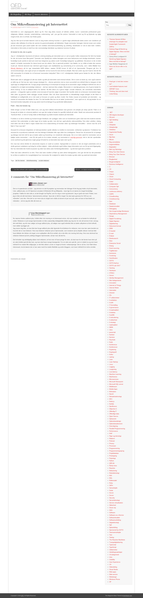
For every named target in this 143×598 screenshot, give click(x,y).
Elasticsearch (113, 238)
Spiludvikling (113, 527)
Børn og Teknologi (115, 149)
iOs (110, 295)
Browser (112, 157)
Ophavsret (112, 419)
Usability (112, 559)
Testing (111, 537)
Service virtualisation (116, 503)
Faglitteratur (113, 251)
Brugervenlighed (114, 162)
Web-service (113, 574)
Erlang (111, 246)
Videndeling (113, 567)
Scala (111, 490)
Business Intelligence (116, 164)
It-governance (114, 307)
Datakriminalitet (114, 206)
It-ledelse (112, 312)
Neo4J (111, 394)
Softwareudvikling (115, 520)
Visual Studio (113, 569)
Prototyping (113, 456)
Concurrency (113, 189)
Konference (113, 344)
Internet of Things (115, 285)
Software (112, 512)
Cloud (111, 176)
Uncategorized (114, 554)
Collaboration (113, 184)
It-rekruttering (113, 317)
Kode (111, 342)
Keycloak (112, 340)
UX (110, 564)
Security (112, 498)
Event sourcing (114, 248)
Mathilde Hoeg (16, 27)
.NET (111, 112)
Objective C (113, 409)
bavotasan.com (127, 595)
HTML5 (111, 273)
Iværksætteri (113, 325)
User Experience (114, 562)
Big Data (112, 137)
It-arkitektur (113, 300)
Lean (111, 359)
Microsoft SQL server (116, 384)
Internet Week (114, 288)
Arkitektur (112, 129)
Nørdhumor (113, 406)
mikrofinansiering (31, 160)
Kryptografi (113, 352)
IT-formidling (113, 305)
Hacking (112, 268)
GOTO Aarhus (114, 263)
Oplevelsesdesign (115, 421)
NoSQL (111, 404)
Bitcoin (111, 139)
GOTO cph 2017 (114, 265)
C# (110, 169)
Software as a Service (116, 515)
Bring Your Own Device (117, 152)
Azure (111, 134)
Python (111, 461)
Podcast (112, 441)
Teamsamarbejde (115, 532)
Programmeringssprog (116, 451)
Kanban (111, 334)
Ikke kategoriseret (115, 280)
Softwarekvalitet (114, 517)
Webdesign (113, 577)
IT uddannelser (114, 297)
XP (110, 582)
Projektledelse (114, 453)
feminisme (112, 253)
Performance (113, 431)
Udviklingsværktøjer (115, 552)
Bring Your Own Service (117, 154)
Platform (112, 438)
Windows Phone (114, 579)
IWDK (111, 327)
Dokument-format (115, 226)
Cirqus (111, 171)
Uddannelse (113, 550)
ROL (110, 478)
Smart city (112, 507)
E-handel (112, 231)
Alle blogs (27, 14)
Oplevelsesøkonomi (115, 423)
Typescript (112, 544)
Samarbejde (113, 488)
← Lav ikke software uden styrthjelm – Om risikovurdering (29, 169)
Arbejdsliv (112, 124)
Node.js (111, 401)
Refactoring (113, 470)
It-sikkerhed (113, 320)
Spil (110, 525)
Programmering (114, 448)
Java (110, 330)
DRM (111, 228)
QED (16, 5)
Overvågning (113, 426)
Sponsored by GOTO (116, 530)
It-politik (111, 315)
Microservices (113, 379)
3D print (112, 117)
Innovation (112, 283)
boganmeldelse (114, 144)
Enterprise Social (114, 243)
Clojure (111, 174)
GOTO (111, 260)
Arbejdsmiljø (113, 127)
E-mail (111, 233)
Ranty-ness (14, 21)
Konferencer (113, 347)
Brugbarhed (113, 159)
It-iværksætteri (114, 310)
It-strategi (112, 322)
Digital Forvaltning (115, 218)
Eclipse (111, 236)
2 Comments (34, 27)
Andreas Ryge (114, 49)
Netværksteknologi (115, 396)
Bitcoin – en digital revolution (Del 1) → (87, 169)
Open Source (113, 416)
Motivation (112, 391)
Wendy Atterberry (17, 68)
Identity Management (116, 278)
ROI (110, 475)
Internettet (112, 290)
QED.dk (111, 463)
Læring (111, 357)
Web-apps (112, 572)
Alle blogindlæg (15, 14)
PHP (110, 433)
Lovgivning (112, 369)
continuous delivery (115, 191)
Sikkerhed (112, 505)
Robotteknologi (114, 473)
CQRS (111, 194)
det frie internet (20, 160)
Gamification (113, 258)
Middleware (113, 386)
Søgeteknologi (114, 522)
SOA (110, 510)
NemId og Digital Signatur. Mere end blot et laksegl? (119, 51)
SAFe (111, 485)
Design (111, 216)
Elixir (110, 241)
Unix (110, 557)
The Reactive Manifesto (117, 540)
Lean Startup (113, 362)
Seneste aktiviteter (41, 14)
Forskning (112, 255)
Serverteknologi (114, 500)
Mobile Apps (113, 389)
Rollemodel (113, 480)
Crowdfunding (114, 196)
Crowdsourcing (114, 199)
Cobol (111, 181)
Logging (112, 367)
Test (110, 535)
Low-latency (113, 372)
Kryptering (112, 349)
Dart (110, 201)
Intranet (111, 293)
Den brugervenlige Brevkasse (119, 211)
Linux (111, 364)
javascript (112, 332)
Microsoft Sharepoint (116, 381)
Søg (106, 22)
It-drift (111, 302)
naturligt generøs (76, 137)
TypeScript (112, 547)
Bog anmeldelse (114, 142)
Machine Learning (115, 374)
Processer (112, 446)
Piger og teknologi (115, 436)
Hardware (112, 270)
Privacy (111, 443)
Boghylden (112, 147)
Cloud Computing (115, 179)
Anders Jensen (37, 183)
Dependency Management (118, 213)
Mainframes (113, 377)
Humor (111, 275)
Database (112, 204)
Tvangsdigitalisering (115, 542)
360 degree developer (116, 115)
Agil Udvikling (113, 120)
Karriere (112, 337)
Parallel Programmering (117, 428)
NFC (110, 399)
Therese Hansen (114, 39)
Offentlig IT (113, 411)
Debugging (113, 208)
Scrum (111, 493)
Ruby (111, 483)
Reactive (112, 468)
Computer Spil (114, 186)
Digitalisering (113, 223)
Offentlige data (114, 414)
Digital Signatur (114, 221)
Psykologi (112, 458)
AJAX (111, 122)
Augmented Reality (115, 132)
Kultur (111, 354)
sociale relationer (44, 160)
